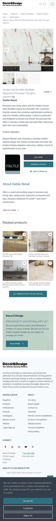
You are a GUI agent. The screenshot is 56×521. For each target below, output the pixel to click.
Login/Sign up (9, 428)
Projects (6, 412)
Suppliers (7, 400)
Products (6, 404)
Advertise (32, 412)
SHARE (48, 92)
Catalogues (7, 416)
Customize (28, 508)
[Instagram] (19, 446)
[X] (12, 446)
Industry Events (34, 424)
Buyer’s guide (33, 404)
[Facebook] (5, 446)
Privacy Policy (33, 432)
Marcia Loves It (9, 420)
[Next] (49, 50)
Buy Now (39, 157)
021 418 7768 (29, 453)
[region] (28, 499)
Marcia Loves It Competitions (40, 416)
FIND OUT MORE (9, 210)
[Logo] (20, 4)
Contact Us (32, 408)
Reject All (28, 516)
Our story (32, 400)
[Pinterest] (32, 446)
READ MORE (17, 344)
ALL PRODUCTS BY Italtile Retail (28, 294)
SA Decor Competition (37, 420)
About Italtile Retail (16, 184)
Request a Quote (38, 164)
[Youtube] (26, 446)
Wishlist (6, 424)
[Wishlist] (45, 4)
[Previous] (7, 50)
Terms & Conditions (36, 428)
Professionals (8, 408)
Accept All (28, 501)
